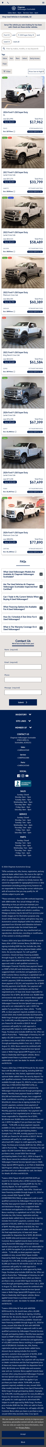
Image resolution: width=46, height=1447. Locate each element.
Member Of (21, 728)
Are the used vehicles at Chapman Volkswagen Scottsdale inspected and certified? (20, 586)
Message (12, 688)
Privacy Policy (24, 1427)
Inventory (21, 715)
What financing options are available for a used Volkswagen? (20, 607)
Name (11, 649)
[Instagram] (23, 776)
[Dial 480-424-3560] (8, 3)
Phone (6, 675)
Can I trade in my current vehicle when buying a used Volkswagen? (21, 597)
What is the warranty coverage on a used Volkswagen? (20, 628)
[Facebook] (19, 776)
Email (10, 662)
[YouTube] (27, 776)
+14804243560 (23, 750)
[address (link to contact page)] (2, 3)
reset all (16, 42)
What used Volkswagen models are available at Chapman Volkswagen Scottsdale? (19, 574)
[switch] (43, 2)
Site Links (21, 721)
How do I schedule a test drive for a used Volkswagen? (20, 618)
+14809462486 (23, 758)
